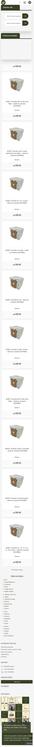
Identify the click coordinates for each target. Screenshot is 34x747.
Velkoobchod (5, 654)
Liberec (6, 608)
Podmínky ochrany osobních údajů (11, 649)
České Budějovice (9, 582)
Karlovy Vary (8, 604)
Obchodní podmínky (7, 647)
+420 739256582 (9, 669)
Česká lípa (7, 584)
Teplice (6, 631)
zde (5, 742)
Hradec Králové (9, 591)
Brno (5, 579)
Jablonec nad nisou (10, 594)
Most (5, 611)
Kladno (6, 606)
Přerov (6, 626)
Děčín (6, 586)
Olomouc (7, 614)
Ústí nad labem (8, 635)
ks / (17, 682)
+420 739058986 (9, 672)
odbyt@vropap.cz (9, 666)
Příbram (6, 628)
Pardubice (7, 618)
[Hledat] (20, 2)
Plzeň (6, 621)
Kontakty (3, 656)
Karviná (6, 601)
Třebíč (6, 633)
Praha (6, 623)
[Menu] (30, 2)
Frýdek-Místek (8, 589)
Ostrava (6, 616)
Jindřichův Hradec (9, 599)
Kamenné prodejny (6, 652)
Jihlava (6, 597)
